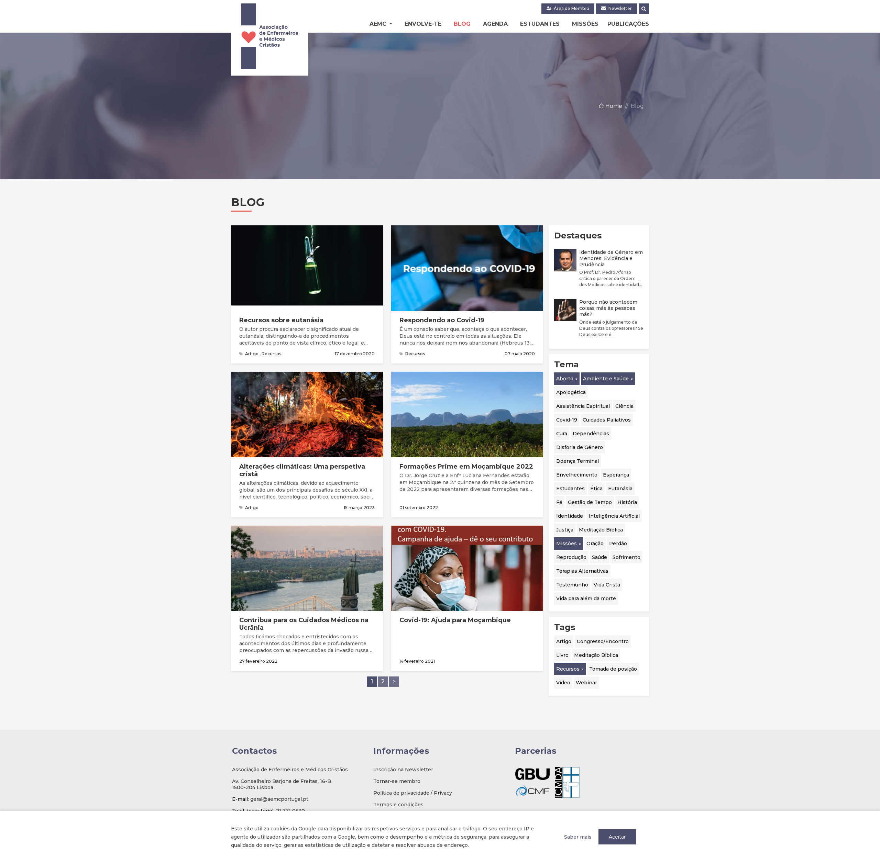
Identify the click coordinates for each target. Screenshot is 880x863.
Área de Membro (571, 8)
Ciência (624, 406)
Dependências (591, 433)
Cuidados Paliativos (607, 420)
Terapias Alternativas (582, 571)
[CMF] (532, 790)
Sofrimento (626, 557)
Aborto (564, 379)
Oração (595, 543)
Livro (562, 655)
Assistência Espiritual (583, 406)
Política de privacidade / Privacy (412, 793)
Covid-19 (566, 420)
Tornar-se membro (396, 781)
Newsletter (619, 8)
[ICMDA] (567, 782)
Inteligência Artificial (614, 516)
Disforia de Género (579, 447)
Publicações (628, 24)
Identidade (569, 516)
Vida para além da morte (586, 598)
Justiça (564, 530)
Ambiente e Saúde (606, 379)
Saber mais (578, 837)
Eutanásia (620, 488)
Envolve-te (423, 24)
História (627, 502)
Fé (559, 502)
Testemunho (572, 585)
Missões (585, 24)
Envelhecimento (576, 475)
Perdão (618, 543)
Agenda (495, 24)
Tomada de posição (613, 669)
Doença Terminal (577, 461)
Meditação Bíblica (601, 530)
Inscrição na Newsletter (403, 769)
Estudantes (540, 24)
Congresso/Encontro (603, 641)
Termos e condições (398, 805)
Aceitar (617, 837)
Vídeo (563, 683)
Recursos (568, 669)
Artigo (563, 641)
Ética (596, 488)
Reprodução (571, 557)
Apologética (571, 392)
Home (613, 106)
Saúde (599, 557)
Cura (561, 433)
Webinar (586, 683)
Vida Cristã (607, 585)
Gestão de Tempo (590, 502)
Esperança (616, 475)
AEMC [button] (379, 24)
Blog (462, 24)
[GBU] (532, 774)
